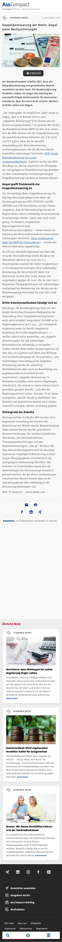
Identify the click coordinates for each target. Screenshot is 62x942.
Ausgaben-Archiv (20, 895)
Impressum (10, 928)
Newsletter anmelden (23, 888)
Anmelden (8, 520)
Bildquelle (36, 923)
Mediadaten (18, 909)
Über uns (22, 923)
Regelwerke (42, 928)
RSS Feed (9, 923)
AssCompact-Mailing (22, 902)
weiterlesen (12, 698)
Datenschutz (26, 928)
